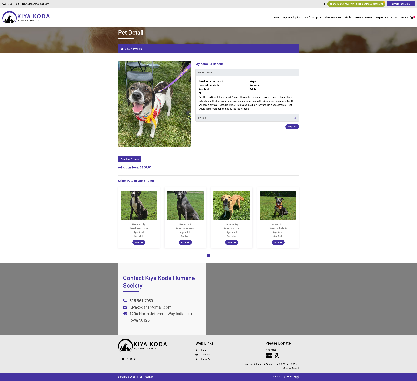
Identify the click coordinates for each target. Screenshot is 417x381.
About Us (205, 354)
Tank (188, 224)
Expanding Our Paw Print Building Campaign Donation (356, 4)
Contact (404, 17)
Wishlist (348, 17)
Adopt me (292, 127)
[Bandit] (154, 104)
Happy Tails (382, 17)
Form (394, 17)
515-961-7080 (12, 4)
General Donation (364, 17)
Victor (282, 224)
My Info (202, 117)
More (137, 242)
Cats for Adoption (313, 17)
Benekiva (290, 376)
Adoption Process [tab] (130, 159)
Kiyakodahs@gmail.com (36, 4)
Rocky (142, 224)
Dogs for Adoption (291, 17)
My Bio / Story (205, 72)
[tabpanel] (139, 218)
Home (276, 17)
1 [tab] (208, 255)
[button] (411, 17)
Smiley (235, 224)
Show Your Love (333, 17)
